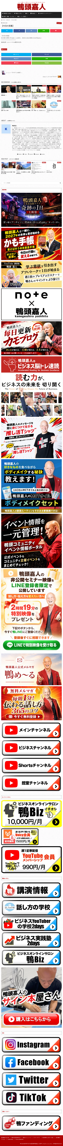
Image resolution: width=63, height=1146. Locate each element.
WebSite (20, 154)
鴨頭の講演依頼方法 (16, 1137)
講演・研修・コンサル (9, 16)
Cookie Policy (10, 1139)
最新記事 (5, 49)
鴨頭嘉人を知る (7, 13)
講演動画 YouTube (5, 1137)
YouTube (43, 154)
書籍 (26, 13)
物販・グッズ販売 (21, 16)
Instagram (37, 154)
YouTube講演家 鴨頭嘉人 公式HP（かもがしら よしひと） (40, 1143)
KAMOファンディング (45, 13)
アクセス (3, 1139)
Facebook (31, 154)
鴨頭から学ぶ (19, 13)
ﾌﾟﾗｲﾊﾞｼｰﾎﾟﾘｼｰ (36, 1137)
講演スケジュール (27, 1137)
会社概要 (58, 1137)
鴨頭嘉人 (14, 125)
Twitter (25, 154)
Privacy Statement (19, 1139)
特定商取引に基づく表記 (47, 1137)
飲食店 (33, 13)
